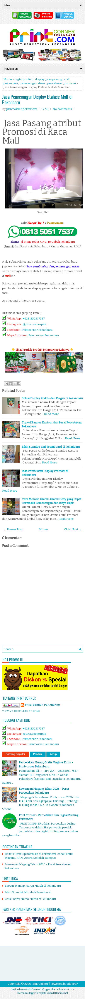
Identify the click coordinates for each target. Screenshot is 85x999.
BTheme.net (61, 993)
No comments (62, 109)
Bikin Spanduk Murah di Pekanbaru (28, 892)
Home (7, 79)
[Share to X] (14, 383)
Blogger (72, 983)
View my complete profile (21, 711)
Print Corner (40, 983)
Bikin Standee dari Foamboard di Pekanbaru (51, 446)
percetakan (55, 83)
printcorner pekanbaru (42, 705)
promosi (70, 83)
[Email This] (6, 383)
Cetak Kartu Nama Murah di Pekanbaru (30, 899)
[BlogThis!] (10, 383)
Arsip (53, 754)
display (39, 79)
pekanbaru (10, 83)
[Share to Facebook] (19, 383)
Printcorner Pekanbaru (37, 329)
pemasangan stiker (32, 83)
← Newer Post (13, 529)
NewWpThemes (31, 989)
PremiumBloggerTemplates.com (35, 993)
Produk (37, 754)
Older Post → (73, 529)
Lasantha (67, 989)
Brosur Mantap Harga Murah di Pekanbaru (33, 885)
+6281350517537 (34, 318)
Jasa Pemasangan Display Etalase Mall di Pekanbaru (37, 99)
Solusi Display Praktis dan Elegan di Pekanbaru (52, 398)
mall (66, 79)
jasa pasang (54, 79)
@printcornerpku (34, 324)
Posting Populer (15, 754)
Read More (51, 414)
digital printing (24, 79)
